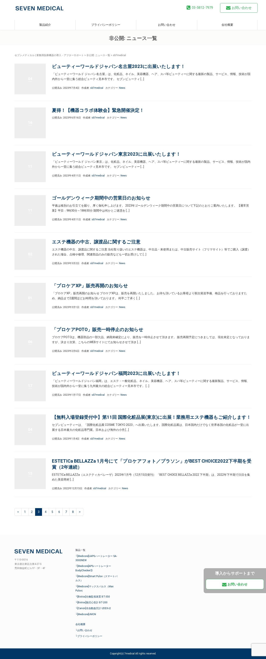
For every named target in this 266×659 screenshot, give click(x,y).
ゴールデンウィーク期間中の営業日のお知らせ (101, 198)
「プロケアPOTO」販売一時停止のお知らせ (97, 329)
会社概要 (227, 24)
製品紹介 (45, 24)
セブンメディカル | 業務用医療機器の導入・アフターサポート (49, 55)
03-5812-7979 (202, 8)
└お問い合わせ (83, 630)
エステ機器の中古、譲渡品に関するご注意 (96, 241)
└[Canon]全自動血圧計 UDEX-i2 (93, 608)
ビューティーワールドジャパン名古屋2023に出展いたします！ (118, 66)
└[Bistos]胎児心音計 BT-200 (91, 602)
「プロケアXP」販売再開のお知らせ (90, 285)
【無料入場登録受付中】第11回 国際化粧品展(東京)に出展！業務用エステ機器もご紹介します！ (151, 417)
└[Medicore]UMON (85, 614)
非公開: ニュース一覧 (98, 55)
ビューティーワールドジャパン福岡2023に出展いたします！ (116, 373)
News (122, 87)
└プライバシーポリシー (88, 636)
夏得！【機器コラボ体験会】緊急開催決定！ (98, 110)
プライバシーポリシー (105, 24)
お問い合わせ (242, 8)
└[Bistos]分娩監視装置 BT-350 (92, 596)
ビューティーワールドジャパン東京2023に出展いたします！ (116, 154)
